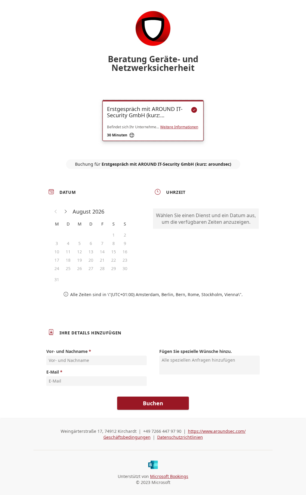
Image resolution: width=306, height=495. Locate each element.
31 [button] (56, 279)
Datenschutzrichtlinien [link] (180, 437)
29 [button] (113, 268)
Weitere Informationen (179, 127)
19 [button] (79, 260)
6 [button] (91, 243)
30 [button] (125, 268)
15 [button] (113, 252)
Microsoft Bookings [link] (169, 476)
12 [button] (79, 252)
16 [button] (125, 252)
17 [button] (56, 260)
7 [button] (102, 243)
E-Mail (52, 372)
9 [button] (125, 243)
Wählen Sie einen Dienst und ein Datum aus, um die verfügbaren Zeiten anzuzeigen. (206, 218)
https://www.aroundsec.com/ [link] (217, 431)
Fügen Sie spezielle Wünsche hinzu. (195, 351)
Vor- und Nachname (67, 351)
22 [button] (113, 260)
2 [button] (125, 235)
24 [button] (56, 268)
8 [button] (113, 243)
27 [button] (90, 268)
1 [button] (113, 235)
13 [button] (90, 252)
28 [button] (102, 268)
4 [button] (68, 243)
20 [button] (90, 260)
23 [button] (125, 260)
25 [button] (68, 268)
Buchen (153, 403)
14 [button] (102, 252)
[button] (56, 211)
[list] (153, 126)
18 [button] (68, 260)
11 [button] (68, 252)
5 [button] (79, 243)
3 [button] (57, 243)
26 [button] (79, 268)
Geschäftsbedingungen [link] (127, 437)
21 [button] (102, 260)
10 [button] (56, 252)
